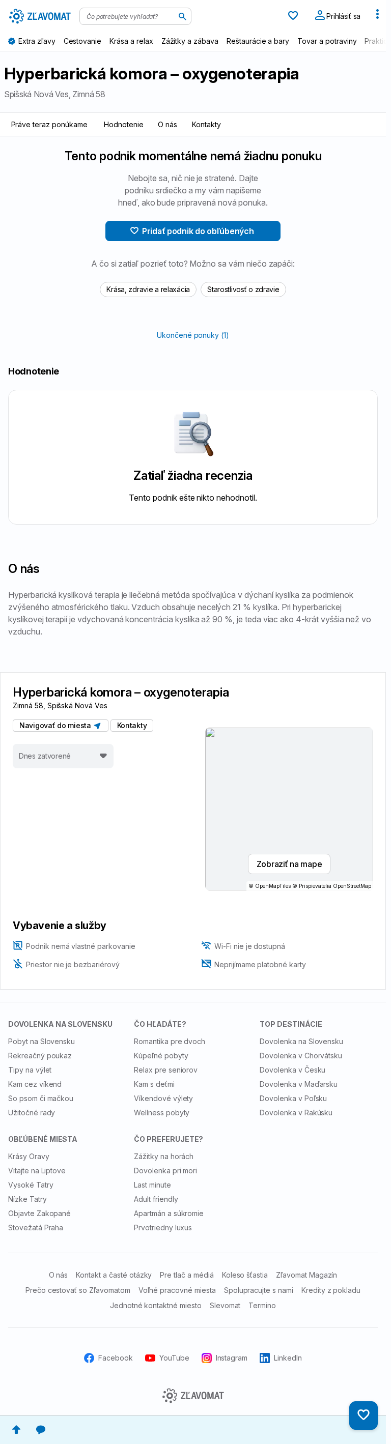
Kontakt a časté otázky (114, 1274)
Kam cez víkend (35, 1084)
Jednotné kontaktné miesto (156, 1305)
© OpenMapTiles (269, 886)
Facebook (115, 1357)
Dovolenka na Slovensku (301, 1041)
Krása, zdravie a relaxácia (148, 289)
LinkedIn (288, 1357)
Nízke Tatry (27, 1199)
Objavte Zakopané (39, 1213)
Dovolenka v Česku (292, 1069)
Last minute (152, 1184)
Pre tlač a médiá (186, 1274)
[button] (16, 1430)
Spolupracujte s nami (258, 1290)
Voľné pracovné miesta (177, 1290)
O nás (167, 124)
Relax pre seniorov (166, 1069)
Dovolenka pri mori (165, 1170)
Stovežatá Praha (35, 1227)
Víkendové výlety (163, 1098)
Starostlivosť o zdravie (243, 289)
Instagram (232, 1357)
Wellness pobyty (161, 1112)
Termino (262, 1305)
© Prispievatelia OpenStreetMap (331, 886)
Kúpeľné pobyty (161, 1055)
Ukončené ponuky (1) (193, 335)
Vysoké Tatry (30, 1184)
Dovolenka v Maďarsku (299, 1084)
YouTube (174, 1357)
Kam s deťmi (154, 1084)
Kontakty (206, 124)
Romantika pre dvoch (169, 1041)
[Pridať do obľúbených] (363, 1415)
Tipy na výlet (29, 1069)
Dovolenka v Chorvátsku (301, 1055)
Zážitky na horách (163, 1156)
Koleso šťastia (245, 1274)
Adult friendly (156, 1199)
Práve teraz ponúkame (49, 124)
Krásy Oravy (28, 1156)
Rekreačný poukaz (40, 1055)
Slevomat (225, 1305)
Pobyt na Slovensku (41, 1041)
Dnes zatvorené (45, 756)
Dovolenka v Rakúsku (296, 1112)
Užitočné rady (31, 1112)
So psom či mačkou (40, 1098)
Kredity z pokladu (330, 1290)
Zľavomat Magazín (306, 1274)
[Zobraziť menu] (377, 16)
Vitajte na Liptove (37, 1170)
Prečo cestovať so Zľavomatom (77, 1290)
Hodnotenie (124, 124)
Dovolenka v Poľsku (293, 1098)
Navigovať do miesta (57, 725)
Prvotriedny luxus (163, 1227)
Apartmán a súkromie (169, 1213)
